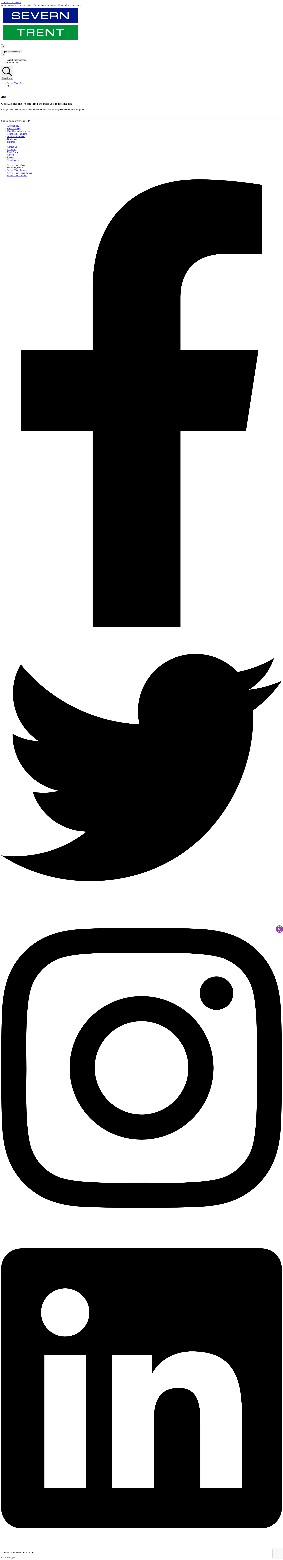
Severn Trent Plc (15, 83)
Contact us (12, 147)
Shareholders (13, 160)
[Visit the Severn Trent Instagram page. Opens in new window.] (141, 1227)
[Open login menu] (2, 44)
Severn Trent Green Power (19, 173)
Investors (11, 157)
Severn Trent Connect (17, 175)
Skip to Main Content (11, 2)
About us (11, 149)
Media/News (13, 152)
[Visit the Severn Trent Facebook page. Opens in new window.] (141, 626)
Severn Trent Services (17, 170)
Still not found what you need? (15, 121)
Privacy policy (13, 128)
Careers (10, 154)
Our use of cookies (16, 136)
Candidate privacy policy (18, 131)
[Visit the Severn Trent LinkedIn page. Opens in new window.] (141, 1547)
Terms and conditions (17, 134)
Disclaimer (12, 139)
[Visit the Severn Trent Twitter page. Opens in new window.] (141, 906)
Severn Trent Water (16, 165)
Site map (11, 142)
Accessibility (13, 126)
